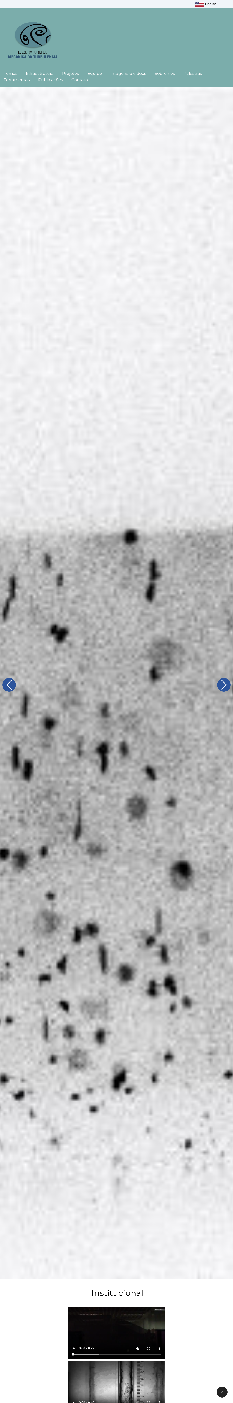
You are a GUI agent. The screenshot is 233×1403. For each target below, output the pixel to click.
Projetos (70, 73)
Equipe (94, 73)
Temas (11, 73)
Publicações (50, 79)
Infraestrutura (40, 73)
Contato (79, 79)
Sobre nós (165, 73)
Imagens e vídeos (128, 73)
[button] (9, 685)
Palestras (192, 73)
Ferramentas (17, 79)
